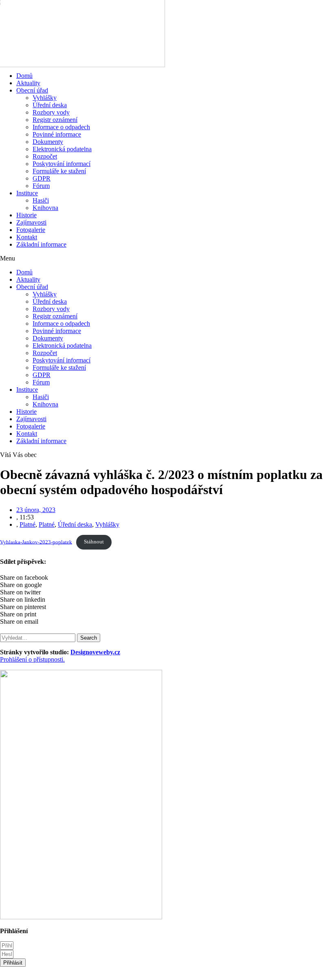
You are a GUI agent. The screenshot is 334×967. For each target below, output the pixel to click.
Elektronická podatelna (62, 149)
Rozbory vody (51, 112)
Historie (26, 215)
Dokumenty (48, 141)
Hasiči (41, 200)
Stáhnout (94, 542)
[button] (167, 258)
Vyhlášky (45, 97)
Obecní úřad (32, 90)
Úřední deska (50, 105)
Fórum (41, 185)
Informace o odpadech (61, 127)
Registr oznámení (55, 119)
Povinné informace (57, 134)
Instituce (27, 193)
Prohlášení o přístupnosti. (32, 659)
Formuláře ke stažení (59, 171)
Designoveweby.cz (95, 652)
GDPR (42, 178)
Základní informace (41, 244)
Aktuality (28, 82)
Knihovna (45, 207)
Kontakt (26, 237)
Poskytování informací (61, 163)
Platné (27, 524)
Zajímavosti (31, 222)
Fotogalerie (30, 229)
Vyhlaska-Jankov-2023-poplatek (36, 542)
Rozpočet (45, 156)
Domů (24, 75)
